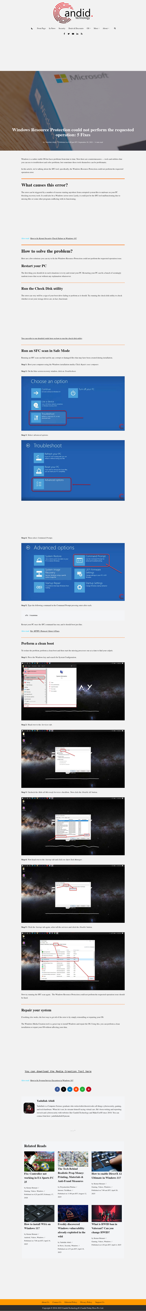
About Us (45, 1302)
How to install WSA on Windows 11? (37, 1226)
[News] (81, 33)
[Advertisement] (73, 54)
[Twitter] (68, 33)
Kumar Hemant (31, 1188)
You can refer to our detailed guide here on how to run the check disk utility (51, 338)
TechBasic (68, 1190)
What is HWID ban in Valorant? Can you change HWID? (104, 1228)
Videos (33, 1191)
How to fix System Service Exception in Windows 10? (51, 1080)
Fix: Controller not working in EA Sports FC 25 (39, 1178)
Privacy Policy (86, 1302)
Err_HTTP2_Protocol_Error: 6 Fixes (44, 631)
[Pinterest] (88, 1089)
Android (27, 1237)
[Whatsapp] (82, 1089)
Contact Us (56, 1302)
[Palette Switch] (32, 28)
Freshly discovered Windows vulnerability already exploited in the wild (71, 1230)
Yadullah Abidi (50, 142)
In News (52, 28)
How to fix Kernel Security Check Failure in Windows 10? (53, 238)
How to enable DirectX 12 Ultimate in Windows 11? (107, 1176)
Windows (40, 1191)
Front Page (41, 28)
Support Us (99, 1302)
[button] (90, 28)
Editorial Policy (71, 1302)
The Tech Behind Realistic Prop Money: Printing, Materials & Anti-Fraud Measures (71, 1175)
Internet (60, 1190)
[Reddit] (76, 1089)
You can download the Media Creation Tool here (58, 1071)
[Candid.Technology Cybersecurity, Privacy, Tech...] (73, 13)
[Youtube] (73, 33)
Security (62, 28)
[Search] (115, 28)
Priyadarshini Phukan (68, 1187)
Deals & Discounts (76, 28)
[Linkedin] (77, 33)
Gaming (27, 1191)
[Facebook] (64, 33)
